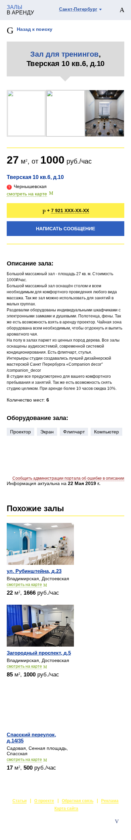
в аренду (20, 10)
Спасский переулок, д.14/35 (31, 737)
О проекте (44, 801)
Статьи (19, 801)
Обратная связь (77, 801)
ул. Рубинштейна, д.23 (34, 571)
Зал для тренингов (64, 54)
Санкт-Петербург (78, 9)
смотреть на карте (27, 193)
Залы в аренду (108, 828)
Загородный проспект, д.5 (39, 653)
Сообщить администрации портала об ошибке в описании (68, 478)
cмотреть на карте (24, 584)
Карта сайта (66, 808)
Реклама (110, 801)
